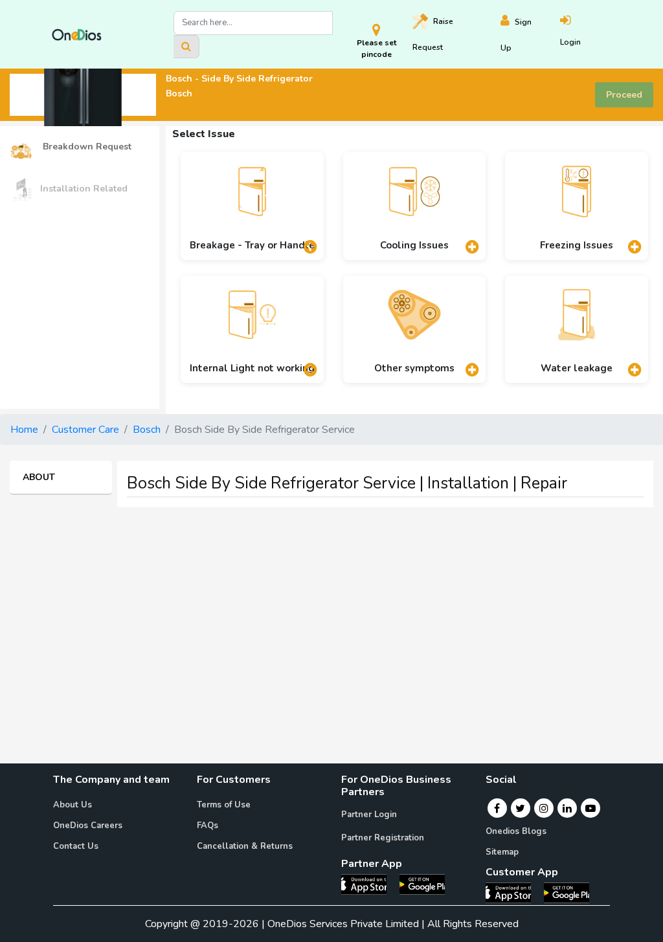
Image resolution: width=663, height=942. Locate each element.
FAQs (207, 825)
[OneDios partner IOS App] (369, 884)
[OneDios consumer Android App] (566, 892)
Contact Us (75, 846)
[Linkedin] (567, 808)
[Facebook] (497, 808)
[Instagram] (543, 808)
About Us (72, 805)
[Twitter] (520, 808)
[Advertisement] (331, 608)
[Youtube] (590, 808)
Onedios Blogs (516, 831)
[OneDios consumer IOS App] (513, 892)
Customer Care (85, 429)
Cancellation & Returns (245, 846)
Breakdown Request (85, 146)
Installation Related (84, 188)
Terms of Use (224, 805)
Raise (432, 34)
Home (24, 429)
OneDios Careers (87, 825)
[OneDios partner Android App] (422, 884)
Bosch (147, 429)
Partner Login (369, 814)
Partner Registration (382, 838)
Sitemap (502, 852)
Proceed (624, 95)
